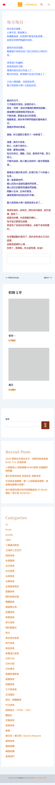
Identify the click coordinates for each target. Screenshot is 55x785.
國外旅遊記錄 (12, 596)
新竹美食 (9, 643)
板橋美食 (9, 679)
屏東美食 (9, 617)
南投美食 (9, 555)
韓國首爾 (9, 751)
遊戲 (7, 730)
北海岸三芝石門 (13, 550)
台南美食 (9, 576)
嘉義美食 (9, 591)
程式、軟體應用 (13, 699)
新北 (7, 632)
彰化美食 (9, 622)
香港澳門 (9, 756)
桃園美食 (9, 684)
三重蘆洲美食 (12, 545)
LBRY (8, 540)
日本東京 (9, 668)
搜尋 (7, 419)
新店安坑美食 (12, 638)
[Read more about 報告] (28, 364)
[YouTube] (4, 4)
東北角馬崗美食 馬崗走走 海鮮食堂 (23, 475)
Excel (8, 529)
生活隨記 (12, 340)
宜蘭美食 (9, 612)
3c (6, 524)
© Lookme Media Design (40, 778)
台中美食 (9, 565)
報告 (11, 385)
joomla (9, 534)
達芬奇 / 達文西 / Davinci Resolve (23, 735)
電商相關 (9, 746)
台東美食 (9, 581)
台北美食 (9, 571)
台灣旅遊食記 (12, 586)
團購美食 (9, 601)
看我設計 (32, 778)
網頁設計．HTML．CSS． (18, 710)
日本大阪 (9, 663)
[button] (41, 4)
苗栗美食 (9, 725)
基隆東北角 (11, 607)
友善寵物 (9, 560)
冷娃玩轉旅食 (30, 4)
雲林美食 (9, 741)
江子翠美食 (11, 689)
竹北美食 (9, 704)
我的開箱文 (11, 627)
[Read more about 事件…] (28, 314)
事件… (12, 335)
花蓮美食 (9, 720)
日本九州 (9, 658)
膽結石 (8, 715)
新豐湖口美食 (12, 653)
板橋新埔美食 (12, 674)
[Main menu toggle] (49, 4)
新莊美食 (9, 648)
